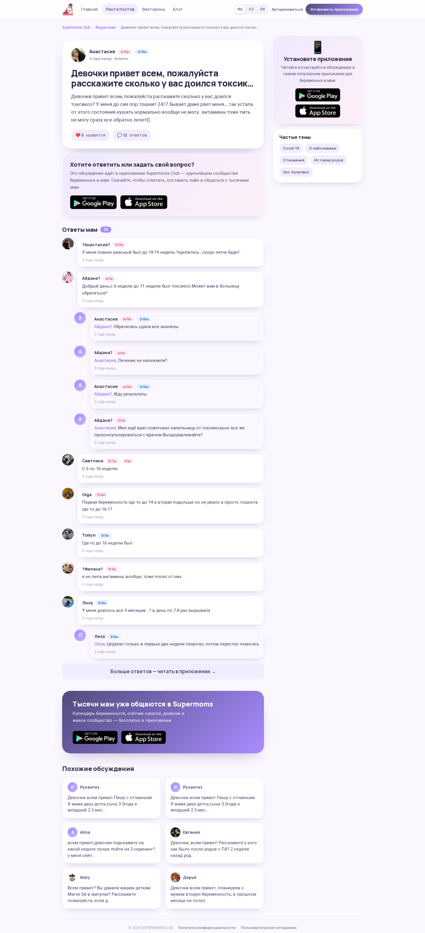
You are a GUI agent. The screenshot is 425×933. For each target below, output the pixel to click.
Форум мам (105, 27)
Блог (178, 9)
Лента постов (120, 9)
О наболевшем (322, 148)
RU (240, 9)
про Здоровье (296, 171)
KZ (251, 9)
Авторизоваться (287, 9)
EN (262, 9)
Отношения (293, 160)
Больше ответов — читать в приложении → (163, 671)
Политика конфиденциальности (207, 927)
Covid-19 (291, 148)
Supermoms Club (76, 27)
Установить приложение (334, 9)
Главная (89, 9)
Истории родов (328, 160)
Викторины (153, 9)
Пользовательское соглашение (269, 927)
